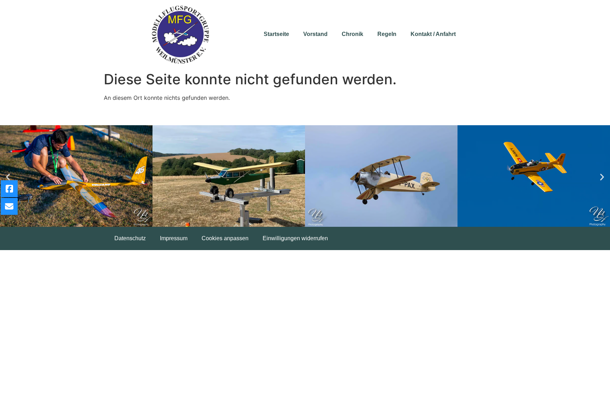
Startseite (276, 34)
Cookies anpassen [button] (225, 238)
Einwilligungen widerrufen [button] (295, 238)
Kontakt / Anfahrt (433, 34)
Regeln (386, 34)
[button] (8, 177)
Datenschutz (130, 238)
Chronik (352, 34)
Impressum (173, 238)
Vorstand (315, 34)
